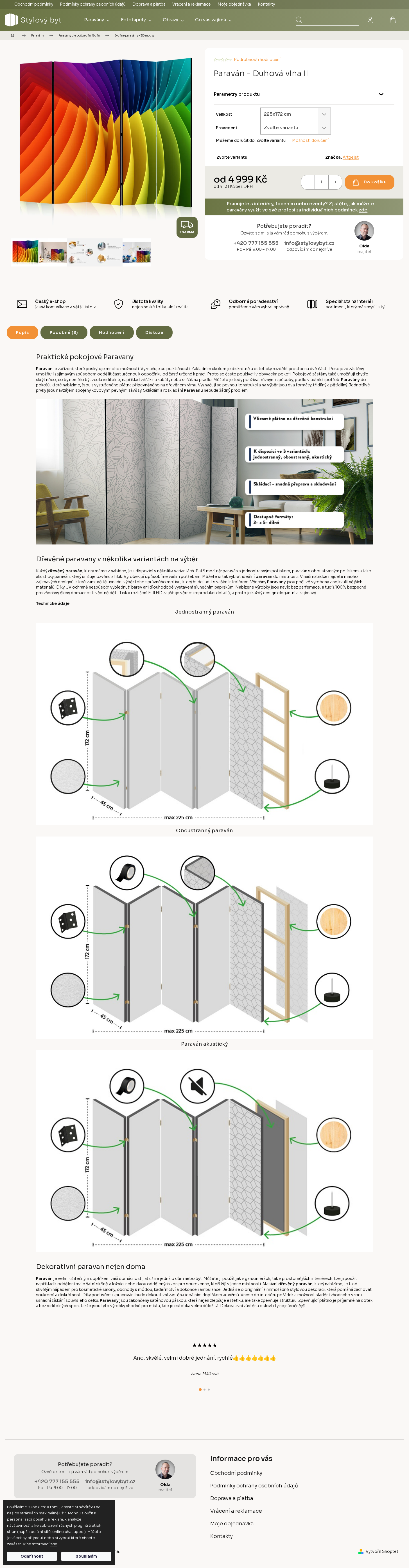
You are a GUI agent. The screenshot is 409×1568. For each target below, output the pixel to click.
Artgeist (351, 157)
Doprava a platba (149, 4)
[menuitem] (96, 20)
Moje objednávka (234, 4)
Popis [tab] (22, 332)
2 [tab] (204, 1390)
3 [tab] (209, 1390)
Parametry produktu (237, 94)
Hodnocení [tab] (112, 332)
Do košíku (375, 181)
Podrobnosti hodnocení (257, 59)
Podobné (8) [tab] (64, 332)
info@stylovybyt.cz (309, 243)
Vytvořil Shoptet (382, 1551)
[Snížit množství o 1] (308, 182)
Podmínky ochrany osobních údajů (93, 4)
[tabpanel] (204, 1359)
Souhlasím (86, 1556)
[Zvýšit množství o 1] (335, 182)
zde (53, 1544)
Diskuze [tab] (154, 332)
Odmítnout (32, 1556)
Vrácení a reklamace (191, 4)
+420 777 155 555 (256, 243)
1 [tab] (200, 1389)
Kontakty (266, 4)
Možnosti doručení (310, 140)
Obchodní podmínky (33, 4)
